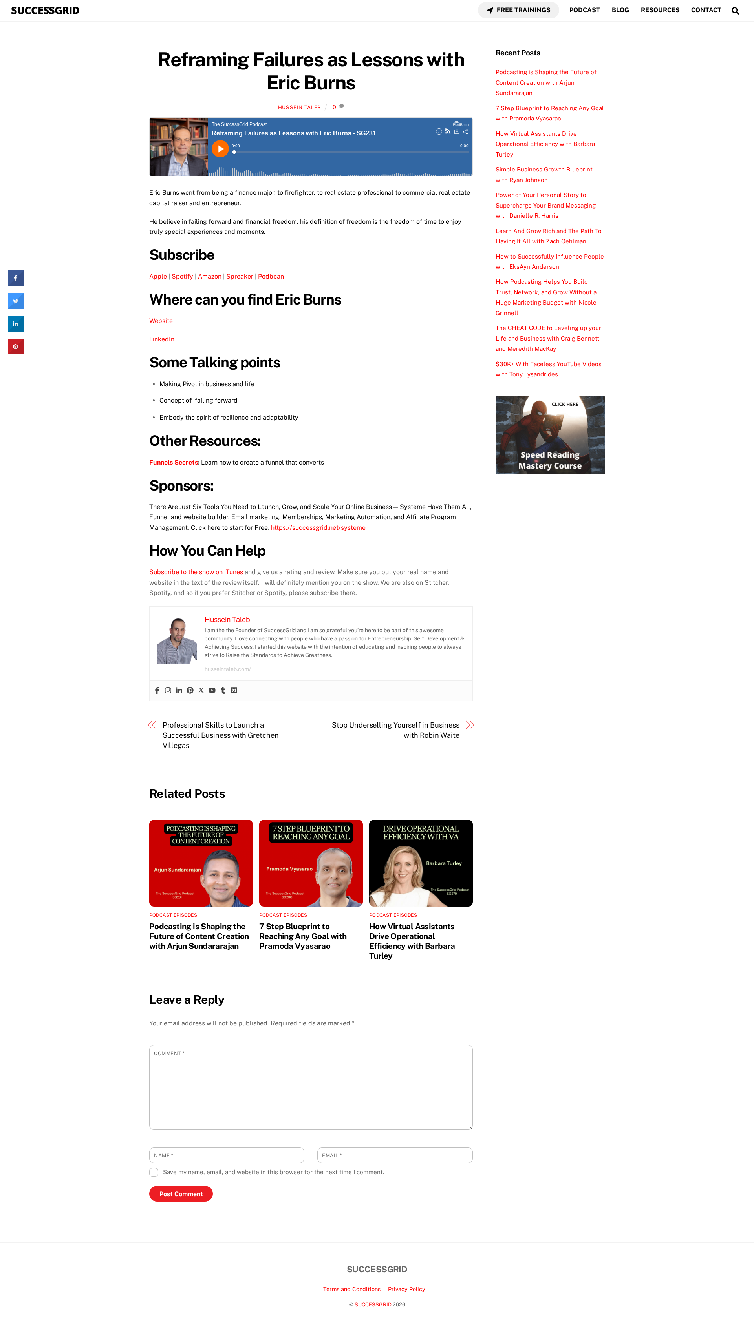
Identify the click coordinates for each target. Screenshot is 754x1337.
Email (332, 1155)
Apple (158, 276)
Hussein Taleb (299, 107)
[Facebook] (157, 691)
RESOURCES (660, 10)
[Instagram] (168, 691)
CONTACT (706, 10)
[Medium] (234, 691)
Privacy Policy (406, 1289)
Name (163, 1155)
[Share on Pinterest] (16, 352)
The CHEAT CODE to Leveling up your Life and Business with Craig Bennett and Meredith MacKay (548, 338)
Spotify (182, 276)
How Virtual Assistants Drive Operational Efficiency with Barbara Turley (412, 941)
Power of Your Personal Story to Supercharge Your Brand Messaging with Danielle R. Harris (546, 205)
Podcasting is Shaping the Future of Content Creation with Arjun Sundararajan (199, 936)
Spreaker (239, 276)
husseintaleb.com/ (228, 669)
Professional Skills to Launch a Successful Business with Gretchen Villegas (221, 735)
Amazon (209, 276)
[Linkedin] (179, 691)
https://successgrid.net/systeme (318, 527)
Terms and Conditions (352, 1289)
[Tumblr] (223, 691)
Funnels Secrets (173, 462)
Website (161, 321)
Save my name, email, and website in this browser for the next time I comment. (273, 1172)
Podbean (271, 276)
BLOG (620, 10)
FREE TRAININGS (523, 10)
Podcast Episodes (173, 915)
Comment (169, 1053)
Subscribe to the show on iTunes (196, 572)
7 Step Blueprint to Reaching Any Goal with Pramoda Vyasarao (302, 936)
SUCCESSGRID (373, 1305)
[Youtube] (212, 691)
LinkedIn (161, 339)
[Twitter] (201, 691)
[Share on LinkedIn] (16, 329)
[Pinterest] (190, 691)
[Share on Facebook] (16, 284)
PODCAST (584, 10)
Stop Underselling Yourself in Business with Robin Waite (395, 730)
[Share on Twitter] (16, 306)
